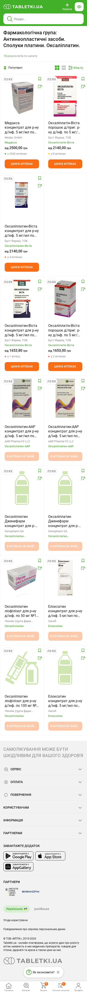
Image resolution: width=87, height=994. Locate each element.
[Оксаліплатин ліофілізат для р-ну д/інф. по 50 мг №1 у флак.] (21, 578)
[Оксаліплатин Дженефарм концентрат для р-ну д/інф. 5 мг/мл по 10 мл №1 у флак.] (22, 488)
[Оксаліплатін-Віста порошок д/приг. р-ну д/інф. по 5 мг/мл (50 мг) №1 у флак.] (65, 299)
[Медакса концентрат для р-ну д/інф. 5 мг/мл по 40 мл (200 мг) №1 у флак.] (21, 96)
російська (41, 909)
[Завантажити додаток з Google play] (18, 855)
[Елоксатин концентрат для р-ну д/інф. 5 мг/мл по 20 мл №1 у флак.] (65, 668)
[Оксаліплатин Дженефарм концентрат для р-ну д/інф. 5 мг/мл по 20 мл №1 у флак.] (65, 488)
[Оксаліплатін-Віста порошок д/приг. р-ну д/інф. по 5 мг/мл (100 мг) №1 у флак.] (65, 96)
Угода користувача (15, 920)
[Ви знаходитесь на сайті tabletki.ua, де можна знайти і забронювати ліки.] (23, 6)
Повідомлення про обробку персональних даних (34, 929)
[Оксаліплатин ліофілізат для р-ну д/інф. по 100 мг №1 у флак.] (21, 668)
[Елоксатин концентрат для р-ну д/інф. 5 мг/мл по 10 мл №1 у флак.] (65, 578)
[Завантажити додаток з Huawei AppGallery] (18, 866)
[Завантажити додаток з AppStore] (50, 855)
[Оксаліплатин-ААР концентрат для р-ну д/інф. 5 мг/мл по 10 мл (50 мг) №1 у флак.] (21, 398)
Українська (14, 909)
